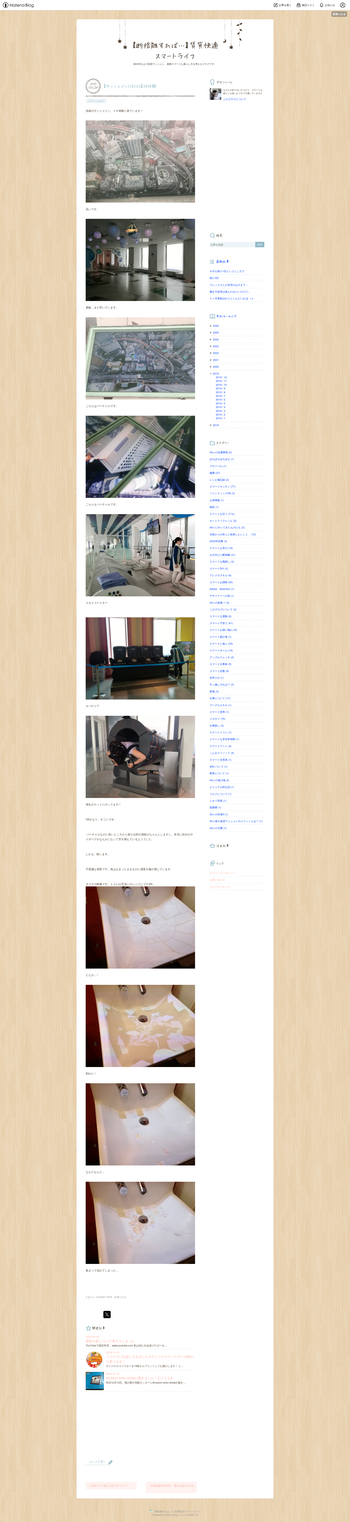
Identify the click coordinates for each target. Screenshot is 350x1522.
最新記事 (222, 261)
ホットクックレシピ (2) (223, 520)
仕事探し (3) (217, 725)
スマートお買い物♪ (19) (223, 630)
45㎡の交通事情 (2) (221, 452)
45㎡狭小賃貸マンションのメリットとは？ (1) (236, 821)
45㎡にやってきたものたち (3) (227, 527)
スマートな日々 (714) (222, 514)
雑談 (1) (214, 507)
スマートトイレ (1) (221, 732)
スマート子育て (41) (221, 623)
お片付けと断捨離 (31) (223, 555)
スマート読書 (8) (219, 671)
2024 (216, 339)
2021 (216, 360)
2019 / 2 (220, 414)
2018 (216, 425)
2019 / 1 (220, 418)
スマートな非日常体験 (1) (224, 739)
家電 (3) (214, 691)
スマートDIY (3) (219, 568)
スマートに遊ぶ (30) (221, 643)
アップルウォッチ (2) (222, 657)
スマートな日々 (96, 101)
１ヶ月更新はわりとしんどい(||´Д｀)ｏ (232, 298)
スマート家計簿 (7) (221, 637)
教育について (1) (219, 773)
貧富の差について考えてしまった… (112, 1341)
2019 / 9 (220, 388)
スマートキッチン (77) (223, 486)
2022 (216, 353)
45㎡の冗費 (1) (218, 828)
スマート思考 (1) (219, 712)
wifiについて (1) (219, 766)
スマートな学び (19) (221, 548)
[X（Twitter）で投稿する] (107, 1314)
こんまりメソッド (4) (222, 753)
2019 (216, 373)
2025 (216, 332)
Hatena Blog (171, 1515)
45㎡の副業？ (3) (219, 602)
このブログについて (234, 99)
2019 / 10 (221, 384)
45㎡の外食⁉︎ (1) (219, 814)
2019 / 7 (220, 396)
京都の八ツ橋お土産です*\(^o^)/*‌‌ (107, 1485)
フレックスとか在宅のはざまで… (229, 285)
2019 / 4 (220, 407)
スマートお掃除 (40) (221, 582)
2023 (216, 346)
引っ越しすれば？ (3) (222, 684)
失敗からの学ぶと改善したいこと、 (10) (233, 534)
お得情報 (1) (217, 500)
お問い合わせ (217, 879)
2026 (216, 325)
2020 (216, 366)
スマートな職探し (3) (222, 561)
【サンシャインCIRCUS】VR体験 (129, 86)
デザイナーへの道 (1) (222, 595)
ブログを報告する (189, 1515)
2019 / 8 (220, 392)
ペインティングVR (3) (222, 493)
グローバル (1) (218, 466)
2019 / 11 (221, 381)
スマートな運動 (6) (221, 616)
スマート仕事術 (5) (221, 664)
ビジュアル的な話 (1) (222, 787)
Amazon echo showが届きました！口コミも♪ (139, 1378)
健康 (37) (215, 473)
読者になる (339, 14)
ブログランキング (220, 886)
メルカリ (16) (217, 718)
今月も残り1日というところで (227, 271)
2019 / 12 (221, 377)
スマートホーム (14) (221, 650)
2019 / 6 (220, 399)
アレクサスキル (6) (221, 575)
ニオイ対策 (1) (218, 800)
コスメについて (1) (221, 794)
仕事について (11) (220, 698)
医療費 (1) (215, 807)
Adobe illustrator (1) (222, 589)
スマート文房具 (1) (221, 759)
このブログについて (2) (223, 609)
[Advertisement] (140, 1428)
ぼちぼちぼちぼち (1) (222, 459)
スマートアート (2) (221, 746)
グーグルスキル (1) (221, 705)
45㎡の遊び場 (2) (219, 780)
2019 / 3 (220, 411)
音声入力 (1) (217, 677)
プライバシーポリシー (222, 873)
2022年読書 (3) (218, 541)
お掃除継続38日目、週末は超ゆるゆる (172, 1487)
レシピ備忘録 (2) (219, 479)
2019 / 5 (220, 403)
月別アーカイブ (226, 316)
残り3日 (214, 278)
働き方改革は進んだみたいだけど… (230, 291)
